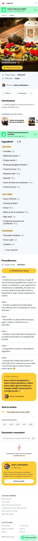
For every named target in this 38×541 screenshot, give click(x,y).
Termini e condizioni (8, 529)
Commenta (22, 93)
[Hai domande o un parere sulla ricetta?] (17, 438)
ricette (4, 15)
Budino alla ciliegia (7, 514)
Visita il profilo (19, 481)
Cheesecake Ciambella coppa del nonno (14, 508)
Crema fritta (6, 502)
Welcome (22, 532)
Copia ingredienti (12, 250)
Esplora (4, 532)
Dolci (12, 15)
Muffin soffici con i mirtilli (9, 511)
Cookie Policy (24, 526)
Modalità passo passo (13, 68)
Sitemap (22, 529)
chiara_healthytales (21, 85)
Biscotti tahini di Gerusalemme (11, 505)
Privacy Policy (6, 526)
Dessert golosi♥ (6, 499)
